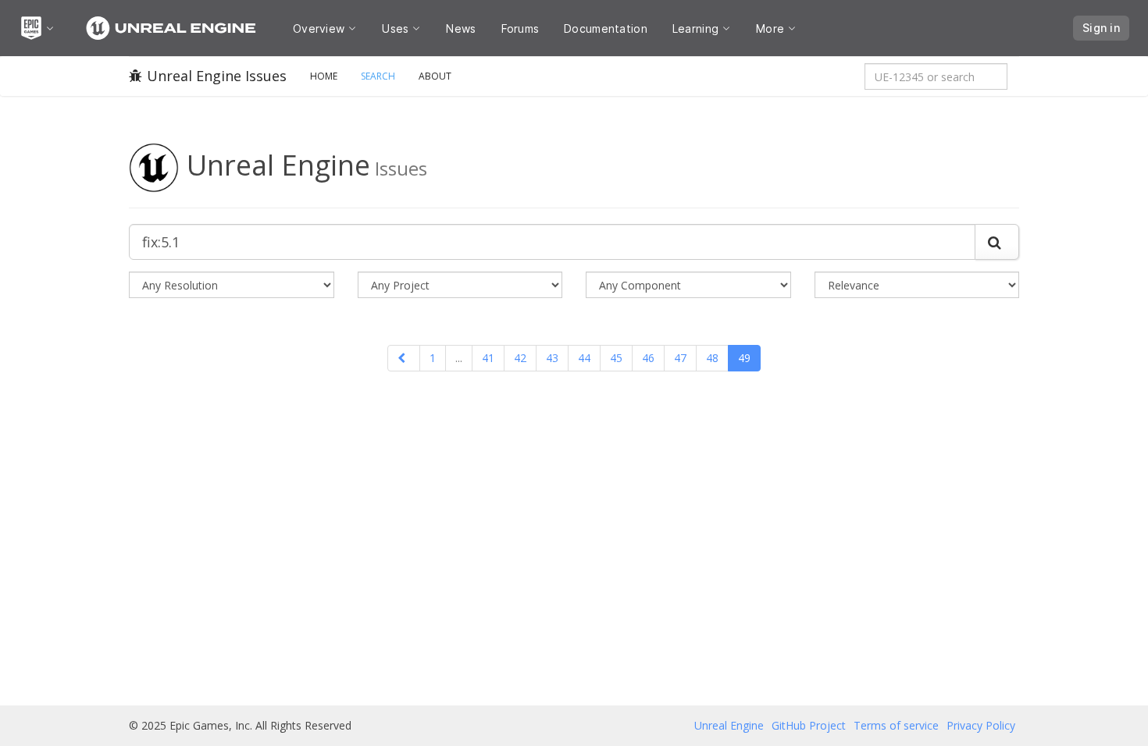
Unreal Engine (729, 725)
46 (648, 357)
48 (712, 357)
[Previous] (403, 358)
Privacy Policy (981, 725)
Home (323, 76)
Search (378, 76)
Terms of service (896, 725)
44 (584, 357)
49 (744, 357)
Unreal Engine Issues (217, 75)
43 (552, 357)
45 (616, 357)
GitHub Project (809, 725)
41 (488, 357)
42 (520, 357)
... (458, 357)
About (435, 76)
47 (680, 357)
